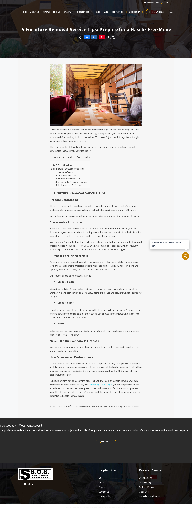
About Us (34, 12)
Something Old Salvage (100, 384)
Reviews (46, 12)
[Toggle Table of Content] (84, 165)
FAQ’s (106, 12)
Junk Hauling (145, 482)
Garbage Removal (147, 487)
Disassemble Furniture (67, 175)
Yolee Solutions (122, 508)
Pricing (56, 12)
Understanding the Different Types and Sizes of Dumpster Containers (81, 406)
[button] (171, 12)
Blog (97, 12)
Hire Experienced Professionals (70, 185)
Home (24, 12)
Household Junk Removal (151, 496)
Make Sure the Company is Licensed (72, 182)
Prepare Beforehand (66, 172)
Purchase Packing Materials (68, 178)
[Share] (87, 37)
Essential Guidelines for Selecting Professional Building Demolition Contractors (110, 406)
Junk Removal (145, 477)
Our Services (83, 12)
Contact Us (117, 12)
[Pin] (101, 37)
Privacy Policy (105, 496)
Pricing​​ (102, 487)
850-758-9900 (167, 3)
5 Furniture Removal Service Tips (68, 168)
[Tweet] (80, 37)
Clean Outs (144, 491)
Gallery (67, 12)
